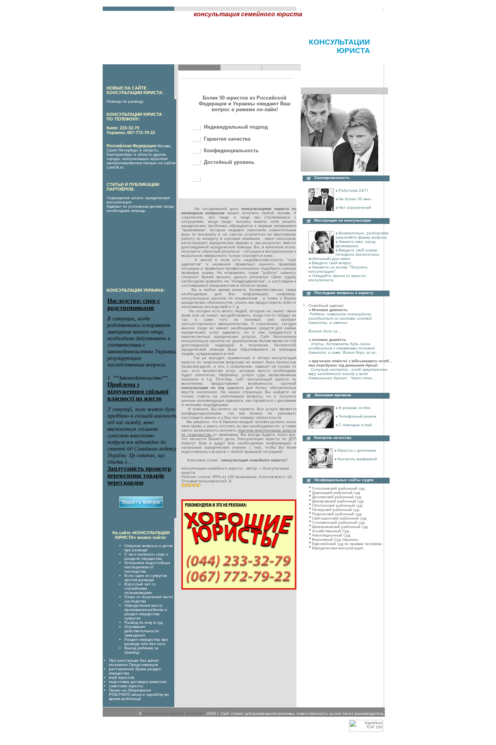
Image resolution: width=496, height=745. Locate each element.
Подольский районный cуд (337, 514)
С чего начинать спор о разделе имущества (146, 556)
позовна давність (329, 339)
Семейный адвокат (326, 305)
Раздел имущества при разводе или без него (146, 641)
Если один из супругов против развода (145, 577)
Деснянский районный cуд (336, 497)
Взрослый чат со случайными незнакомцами (140, 588)
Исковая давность (330, 310)
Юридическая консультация (337, 548)
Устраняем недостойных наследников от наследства (147, 567)
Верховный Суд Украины (335, 539)
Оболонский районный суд (337, 505)
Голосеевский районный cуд (338, 488)
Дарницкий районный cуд (336, 492)
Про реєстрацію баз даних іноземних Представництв (134, 662)
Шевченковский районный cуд (340, 527)
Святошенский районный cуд (339, 518)
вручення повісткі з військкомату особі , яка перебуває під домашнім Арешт (349, 363)
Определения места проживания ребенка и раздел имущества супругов (145, 611)
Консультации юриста (163, 713)
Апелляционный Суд (331, 535)
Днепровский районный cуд (337, 501)
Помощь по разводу (125, 101)
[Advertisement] (193, 52)
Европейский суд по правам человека (347, 544)
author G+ (195, 713)
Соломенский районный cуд (338, 522)
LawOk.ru (115, 167)
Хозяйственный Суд (330, 531)
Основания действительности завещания (141, 631)
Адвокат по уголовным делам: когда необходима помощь (140, 208)
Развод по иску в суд (143, 622)
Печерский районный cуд (335, 510)
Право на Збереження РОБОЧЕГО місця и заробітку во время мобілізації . (139, 694)
